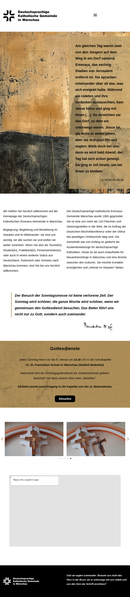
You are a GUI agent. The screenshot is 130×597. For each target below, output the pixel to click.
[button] (95, 15)
